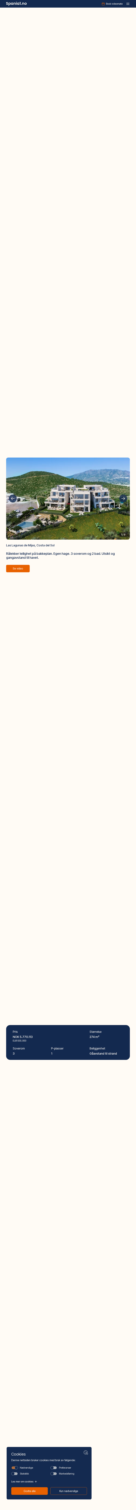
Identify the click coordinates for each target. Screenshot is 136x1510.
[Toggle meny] (128, 4)
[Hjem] (16, 4)
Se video (18, 568)
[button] (13, 498)
